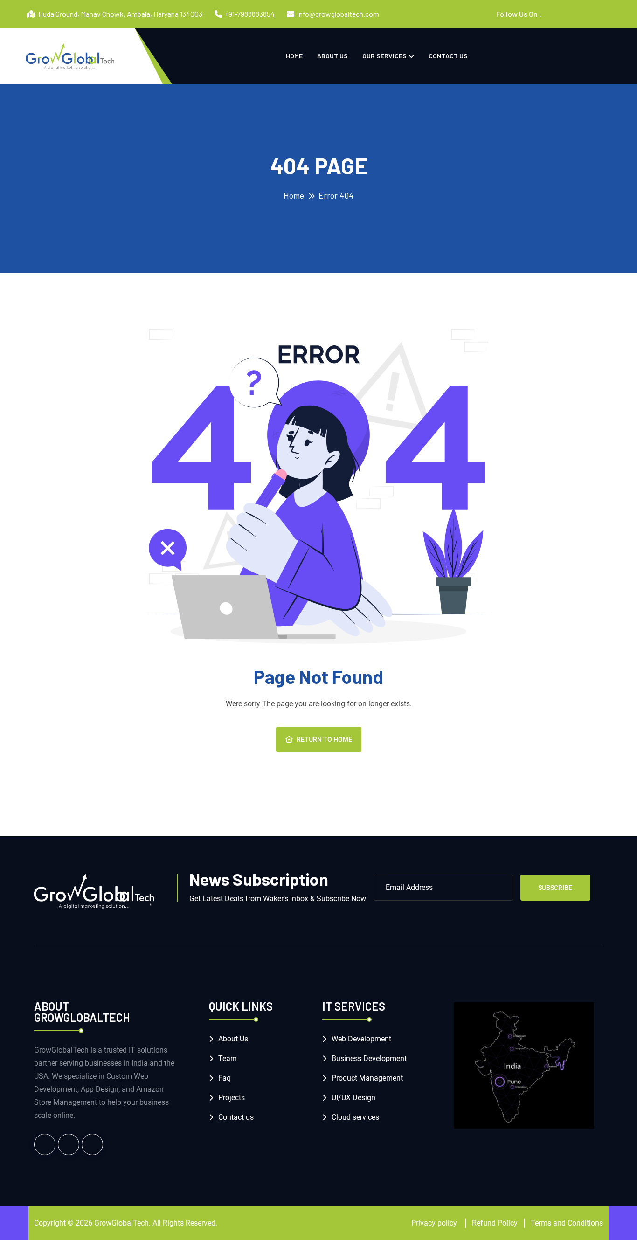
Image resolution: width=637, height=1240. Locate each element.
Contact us (448, 56)
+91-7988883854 (250, 13)
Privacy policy (435, 1223)
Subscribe (555, 887)
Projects (231, 1097)
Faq (224, 1078)
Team (227, 1058)
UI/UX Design (353, 1097)
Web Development (361, 1038)
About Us (332, 56)
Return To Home (324, 739)
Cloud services (355, 1117)
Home (294, 56)
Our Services (384, 56)
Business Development (369, 1058)
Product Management (367, 1078)
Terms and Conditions (567, 1223)
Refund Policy (495, 1223)
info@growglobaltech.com (338, 13)
